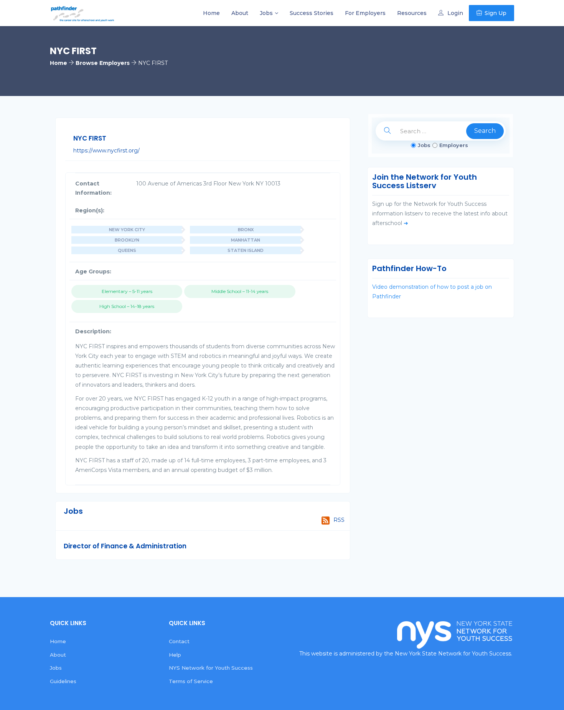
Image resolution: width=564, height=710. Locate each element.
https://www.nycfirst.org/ (106, 150)
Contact (179, 641)
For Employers (365, 13)
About (239, 13)
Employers (453, 145)
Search (485, 130)
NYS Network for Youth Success (211, 668)
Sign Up (495, 13)
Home (211, 13)
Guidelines (63, 681)
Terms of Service (191, 681)
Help (175, 655)
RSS (338, 519)
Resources (412, 13)
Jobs (266, 13)
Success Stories (311, 13)
